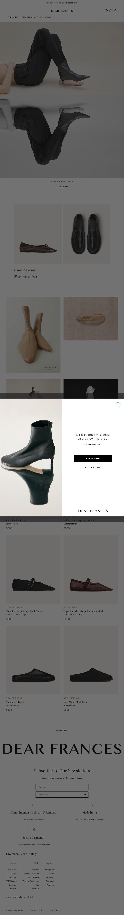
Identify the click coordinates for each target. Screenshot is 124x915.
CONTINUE (93, 458)
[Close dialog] (118, 404)
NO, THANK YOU (93, 468)
